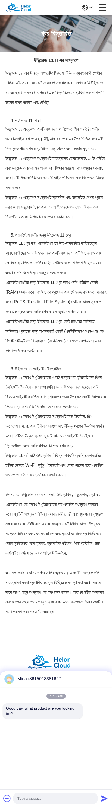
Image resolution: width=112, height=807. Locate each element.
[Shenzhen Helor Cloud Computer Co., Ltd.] (22, 7)
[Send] (104, 798)
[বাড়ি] (56, 668)
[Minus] (104, 679)
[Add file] (7, 798)
